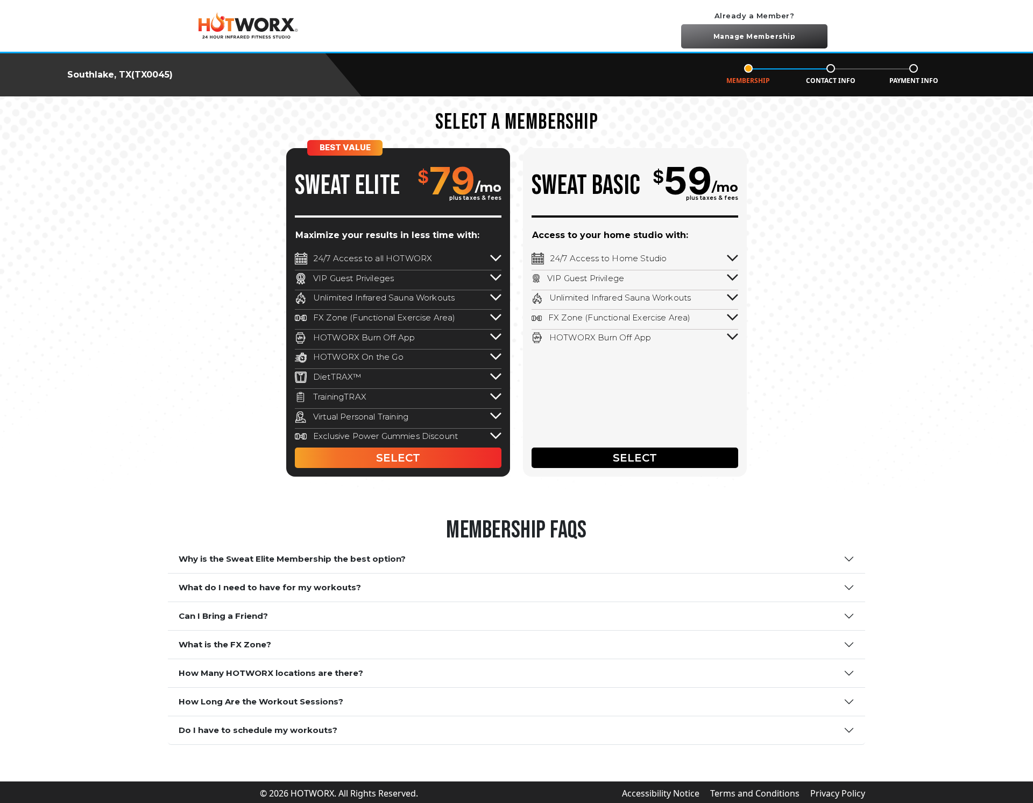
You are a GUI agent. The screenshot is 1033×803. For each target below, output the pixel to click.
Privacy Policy (837, 793)
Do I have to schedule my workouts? (258, 730)
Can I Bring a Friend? (223, 616)
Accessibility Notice (660, 793)
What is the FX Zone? (225, 644)
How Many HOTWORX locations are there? (271, 673)
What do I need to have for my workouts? (270, 587)
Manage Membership (754, 36)
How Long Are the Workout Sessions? (261, 701)
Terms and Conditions (754, 793)
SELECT (398, 457)
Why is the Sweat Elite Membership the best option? (292, 559)
